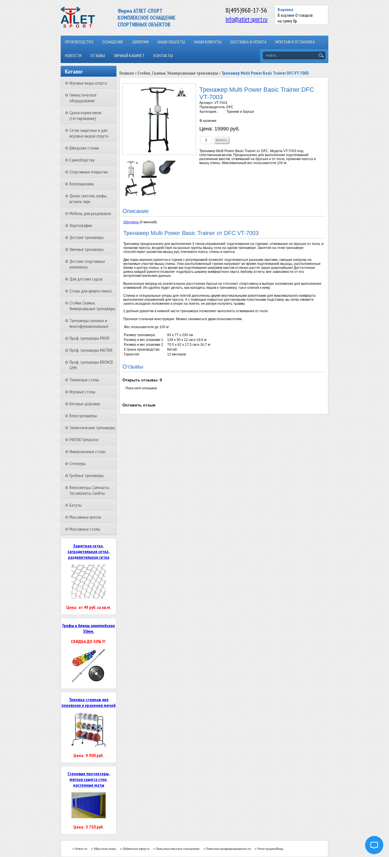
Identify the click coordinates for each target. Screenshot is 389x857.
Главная (126, 73)
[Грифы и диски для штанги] (88, 681)
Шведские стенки (84, 148)
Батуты (75, 505)
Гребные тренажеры (86, 475)
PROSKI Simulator (84, 439)
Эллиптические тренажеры (92, 427)
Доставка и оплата (248, 42)
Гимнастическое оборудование (83, 97)
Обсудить (131, 222)
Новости (73, 55)
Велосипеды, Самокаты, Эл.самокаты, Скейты (89, 490)
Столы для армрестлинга (90, 291)
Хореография (80, 225)
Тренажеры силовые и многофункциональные (88, 323)
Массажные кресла (85, 517)
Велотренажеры (83, 415)
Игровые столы (82, 391)
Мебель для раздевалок (90, 213)
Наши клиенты (207, 42)
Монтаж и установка (295, 42)
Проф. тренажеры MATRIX (90, 350)
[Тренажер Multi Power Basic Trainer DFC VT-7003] (131, 177)
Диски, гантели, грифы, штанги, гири (88, 198)
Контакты (163, 55)
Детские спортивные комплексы (87, 264)
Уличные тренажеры (86, 249)
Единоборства (82, 160)
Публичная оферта (136, 848)
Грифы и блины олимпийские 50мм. (88, 628)
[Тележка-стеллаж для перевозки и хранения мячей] (88, 745)
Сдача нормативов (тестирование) (85, 115)
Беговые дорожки (84, 403)
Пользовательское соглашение (178, 848)
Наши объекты (171, 42)
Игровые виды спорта (88, 83)
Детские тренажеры (86, 237)
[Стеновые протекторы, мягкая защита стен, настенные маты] (88, 816)
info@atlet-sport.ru (246, 19)
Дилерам (140, 42)
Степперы (77, 463)
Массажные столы (84, 529)
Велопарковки (81, 184)
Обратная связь (105, 848)
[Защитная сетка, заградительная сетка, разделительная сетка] (88, 597)
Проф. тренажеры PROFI (89, 338)
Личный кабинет (129, 55)
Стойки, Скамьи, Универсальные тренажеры (92, 305)
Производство (79, 42)
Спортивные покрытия (88, 172)
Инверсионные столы (87, 451)
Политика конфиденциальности (228, 848)
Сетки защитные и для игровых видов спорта (88, 133)
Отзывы (97, 55)
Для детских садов (86, 279)
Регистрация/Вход (270, 848)
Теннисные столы (84, 380)
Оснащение (112, 42)
